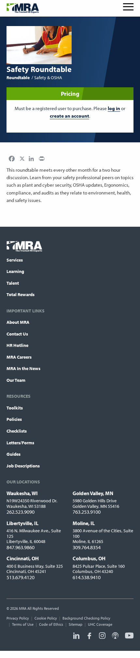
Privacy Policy (18, 618)
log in (114, 108)
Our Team (16, 380)
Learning (15, 271)
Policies (14, 419)
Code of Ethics (51, 624)
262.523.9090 (21, 511)
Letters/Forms (20, 443)
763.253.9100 (87, 511)
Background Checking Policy (86, 618)
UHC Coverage (100, 624)
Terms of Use (23, 624)
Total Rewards (21, 294)
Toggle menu (128, 6)
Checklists (17, 431)
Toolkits (15, 408)
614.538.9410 (87, 577)
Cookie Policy (46, 618)
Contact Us (17, 334)
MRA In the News (23, 368)
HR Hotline (17, 345)
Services (15, 260)
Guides (14, 454)
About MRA (18, 322)
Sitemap (75, 624)
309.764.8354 (87, 547)
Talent (13, 283)
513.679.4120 (21, 577)
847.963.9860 (21, 547)
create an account (69, 116)
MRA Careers (19, 357)
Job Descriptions (23, 466)
